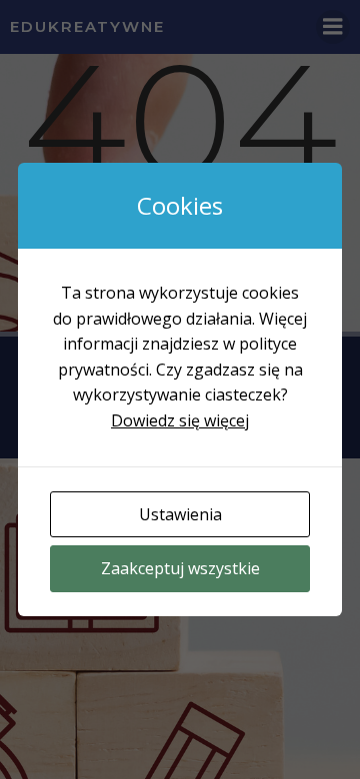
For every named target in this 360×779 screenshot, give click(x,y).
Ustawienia (180, 514)
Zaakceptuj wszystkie (180, 568)
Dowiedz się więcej (180, 420)
